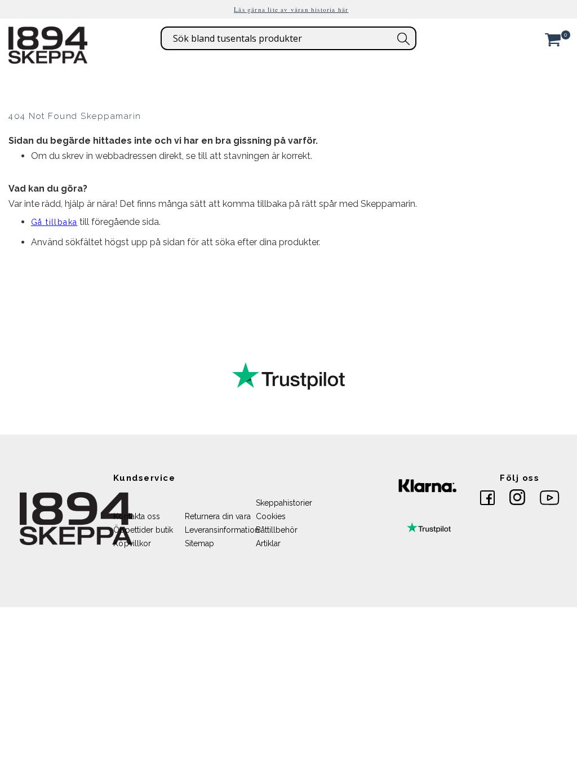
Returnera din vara (218, 516)
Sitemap (199, 543)
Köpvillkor (132, 543)
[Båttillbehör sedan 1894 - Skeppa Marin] (47, 58)
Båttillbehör (277, 529)
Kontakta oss (136, 516)
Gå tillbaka (54, 222)
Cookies (271, 516)
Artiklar (268, 543)
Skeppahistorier (284, 502)
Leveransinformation (222, 529)
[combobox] (288, 38)
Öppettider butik (143, 529)
